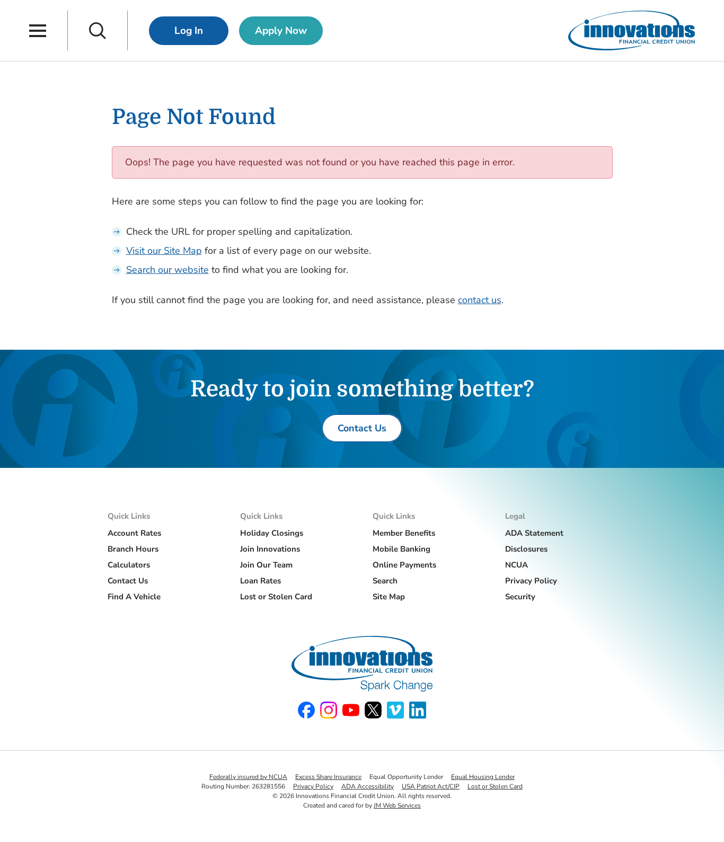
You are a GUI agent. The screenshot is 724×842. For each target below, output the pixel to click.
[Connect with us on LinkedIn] (417, 710)
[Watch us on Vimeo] (395, 710)
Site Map (389, 596)
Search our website (167, 269)
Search (385, 580)
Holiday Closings (271, 533)
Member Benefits (404, 533)
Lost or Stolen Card (276, 596)
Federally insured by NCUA (248, 777)
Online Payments (404, 565)
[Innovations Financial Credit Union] (631, 30)
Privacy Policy (531, 580)
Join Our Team (266, 565)
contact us (479, 300)
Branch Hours (133, 549)
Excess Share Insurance (328, 777)
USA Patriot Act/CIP (431, 786)
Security (520, 596)
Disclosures (526, 549)
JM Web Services (397, 805)
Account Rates (134, 533)
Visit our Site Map (164, 250)
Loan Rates (260, 580)
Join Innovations (270, 549)
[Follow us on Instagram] (328, 710)
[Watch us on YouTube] (350, 710)
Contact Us (128, 580)
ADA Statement (534, 533)
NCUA (516, 565)
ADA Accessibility (367, 786)
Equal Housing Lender (483, 777)
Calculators (129, 565)
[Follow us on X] (373, 710)
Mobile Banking (401, 549)
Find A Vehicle (134, 596)
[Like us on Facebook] (306, 710)
